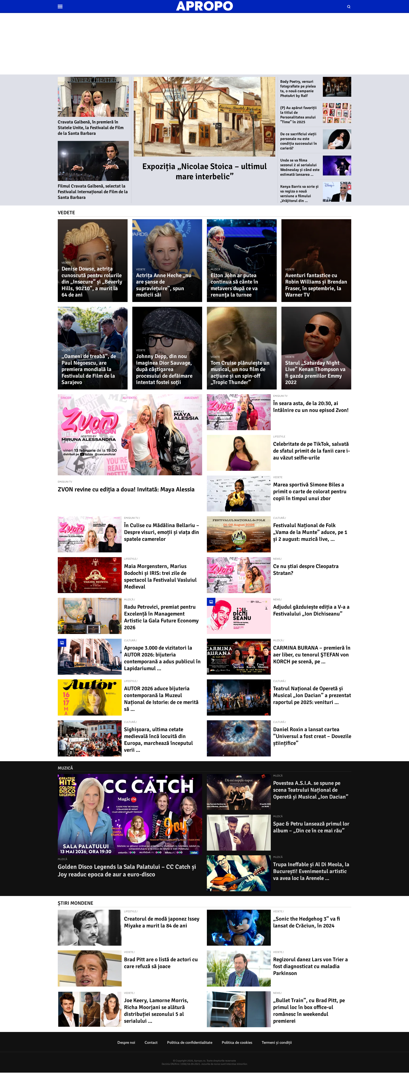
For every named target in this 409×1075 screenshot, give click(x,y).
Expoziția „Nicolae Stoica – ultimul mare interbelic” (204, 171)
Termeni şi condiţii (277, 1042)
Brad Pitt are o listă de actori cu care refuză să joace (161, 963)
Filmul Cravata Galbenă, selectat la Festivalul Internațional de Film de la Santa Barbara (93, 191)
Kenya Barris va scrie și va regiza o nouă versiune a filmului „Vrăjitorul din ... (299, 193)
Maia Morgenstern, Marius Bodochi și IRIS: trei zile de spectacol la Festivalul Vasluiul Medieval (160, 576)
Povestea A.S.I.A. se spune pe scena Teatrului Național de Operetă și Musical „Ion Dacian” (310, 790)
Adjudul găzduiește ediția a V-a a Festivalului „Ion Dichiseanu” (311, 610)
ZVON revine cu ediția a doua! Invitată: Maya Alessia (126, 489)
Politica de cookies (237, 1042)
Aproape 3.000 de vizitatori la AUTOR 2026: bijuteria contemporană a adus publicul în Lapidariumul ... (162, 658)
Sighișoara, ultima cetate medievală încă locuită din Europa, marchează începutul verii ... (158, 739)
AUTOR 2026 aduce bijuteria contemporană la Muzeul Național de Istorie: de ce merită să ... (161, 698)
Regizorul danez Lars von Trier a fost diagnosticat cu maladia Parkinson (310, 966)
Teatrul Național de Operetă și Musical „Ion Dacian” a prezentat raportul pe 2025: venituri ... (312, 695)
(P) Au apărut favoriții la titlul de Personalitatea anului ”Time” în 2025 (298, 114)
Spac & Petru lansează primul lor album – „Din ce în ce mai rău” (311, 827)
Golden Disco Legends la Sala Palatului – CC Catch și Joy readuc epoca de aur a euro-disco (127, 870)
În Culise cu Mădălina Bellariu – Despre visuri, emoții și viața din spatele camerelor (161, 532)
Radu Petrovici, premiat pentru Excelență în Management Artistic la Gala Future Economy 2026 (161, 617)
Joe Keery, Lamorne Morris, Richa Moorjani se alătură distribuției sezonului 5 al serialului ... (156, 1010)
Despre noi (126, 1042)
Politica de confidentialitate (189, 1042)
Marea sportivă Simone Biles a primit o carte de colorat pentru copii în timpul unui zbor (310, 491)
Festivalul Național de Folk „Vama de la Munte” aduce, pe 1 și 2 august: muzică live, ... (310, 532)
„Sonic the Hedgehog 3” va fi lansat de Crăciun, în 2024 (306, 922)
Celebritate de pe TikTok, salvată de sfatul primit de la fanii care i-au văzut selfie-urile (311, 451)
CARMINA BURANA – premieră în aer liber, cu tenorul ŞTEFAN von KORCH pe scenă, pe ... (312, 654)
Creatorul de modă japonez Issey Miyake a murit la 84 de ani (161, 922)
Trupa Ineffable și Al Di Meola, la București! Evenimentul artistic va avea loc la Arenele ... (311, 871)
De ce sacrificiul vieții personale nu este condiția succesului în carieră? (298, 141)
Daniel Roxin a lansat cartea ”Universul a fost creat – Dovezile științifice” (312, 736)
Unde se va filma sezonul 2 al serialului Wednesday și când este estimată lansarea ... (300, 167)
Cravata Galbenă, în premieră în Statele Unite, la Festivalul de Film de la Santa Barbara (91, 127)
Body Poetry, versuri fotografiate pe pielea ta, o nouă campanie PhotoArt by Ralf (298, 88)
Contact (151, 1042)
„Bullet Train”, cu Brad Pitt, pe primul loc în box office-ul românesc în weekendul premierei (309, 1010)
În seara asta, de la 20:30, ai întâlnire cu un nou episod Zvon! (311, 407)
